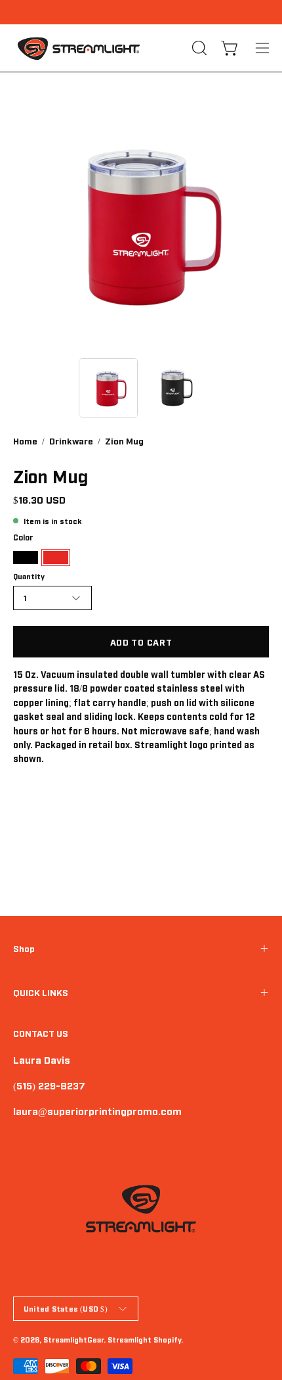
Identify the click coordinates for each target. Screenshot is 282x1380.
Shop (24, 948)
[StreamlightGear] (78, 48)
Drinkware (71, 440)
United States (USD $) (66, 1308)
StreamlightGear (73, 1339)
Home (25, 440)
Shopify (167, 1339)
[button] (198, 48)
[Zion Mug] (108, 387)
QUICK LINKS (40, 992)
